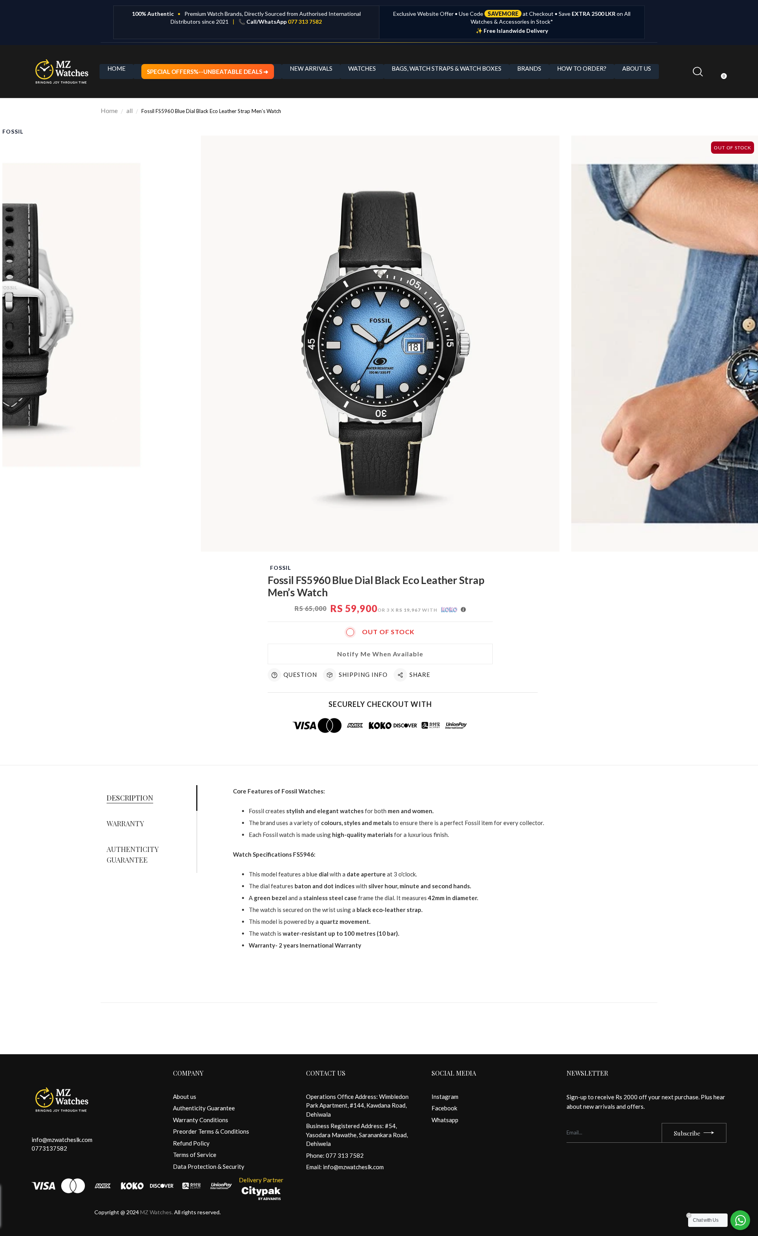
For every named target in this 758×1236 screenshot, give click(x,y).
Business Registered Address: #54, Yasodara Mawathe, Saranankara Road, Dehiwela (357, 1134)
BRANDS (529, 68)
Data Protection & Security (208, 1166)
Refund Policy (191, 1143)
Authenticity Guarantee (204, 1108)
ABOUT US (636, 68)
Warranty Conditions (200, 1119)
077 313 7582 (305, 21)
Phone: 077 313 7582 (335, 1155)
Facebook (444, 1108)
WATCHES (362, 68)
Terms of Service (194, 1154)
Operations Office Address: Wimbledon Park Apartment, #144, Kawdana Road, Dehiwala (357, 1105)
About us (184, 1096)
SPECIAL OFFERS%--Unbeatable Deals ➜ (207, 71)
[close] (144, 1196)
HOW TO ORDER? (581, 68)
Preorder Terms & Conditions (211, 1131)
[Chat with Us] (740, 1220)
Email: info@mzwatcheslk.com (345, 1166)
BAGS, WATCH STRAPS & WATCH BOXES (446, 68)
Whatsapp (445, 1119)
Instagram (445, 1096)
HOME (116, 68)
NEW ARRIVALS (311, 68)
